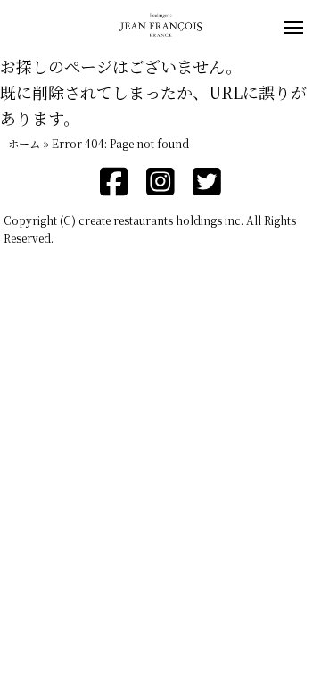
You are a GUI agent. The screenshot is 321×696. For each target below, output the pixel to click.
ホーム (24, 143)
